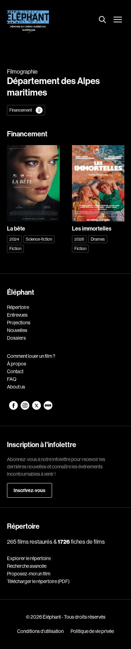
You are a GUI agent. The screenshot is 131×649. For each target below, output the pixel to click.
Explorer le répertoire (29, 558)
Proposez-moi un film (28, 574)
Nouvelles (17, 330)
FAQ (11, 379)
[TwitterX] (37, 408)
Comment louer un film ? (31, 356)
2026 (79, 239)
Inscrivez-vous (29, 490)
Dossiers (16, 338)
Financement (25, 110)
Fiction (15, 248)
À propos (16, 364)
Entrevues (17, 315)
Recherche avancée (26, 566)
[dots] (48, 408)
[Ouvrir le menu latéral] (117, 20)
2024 (14, 239)
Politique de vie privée (92, 631)
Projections (18, 322)
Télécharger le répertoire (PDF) (38, 581)
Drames (98, 239)
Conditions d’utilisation (40, 631)
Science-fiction (39, 239)
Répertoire (18, 307)
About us (16, 387)
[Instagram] (25, 408)
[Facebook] (14, 408)
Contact (15, 371)
